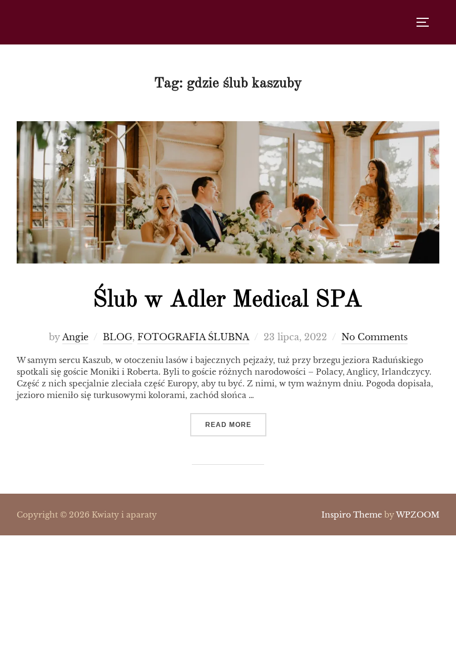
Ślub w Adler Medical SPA (227, 300)
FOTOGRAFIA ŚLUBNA (193, 336)
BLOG (117, 336)
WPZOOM (417, 515)
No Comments (374, 336)
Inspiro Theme (351, 515)
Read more (235, 424)
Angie (75, 336)
